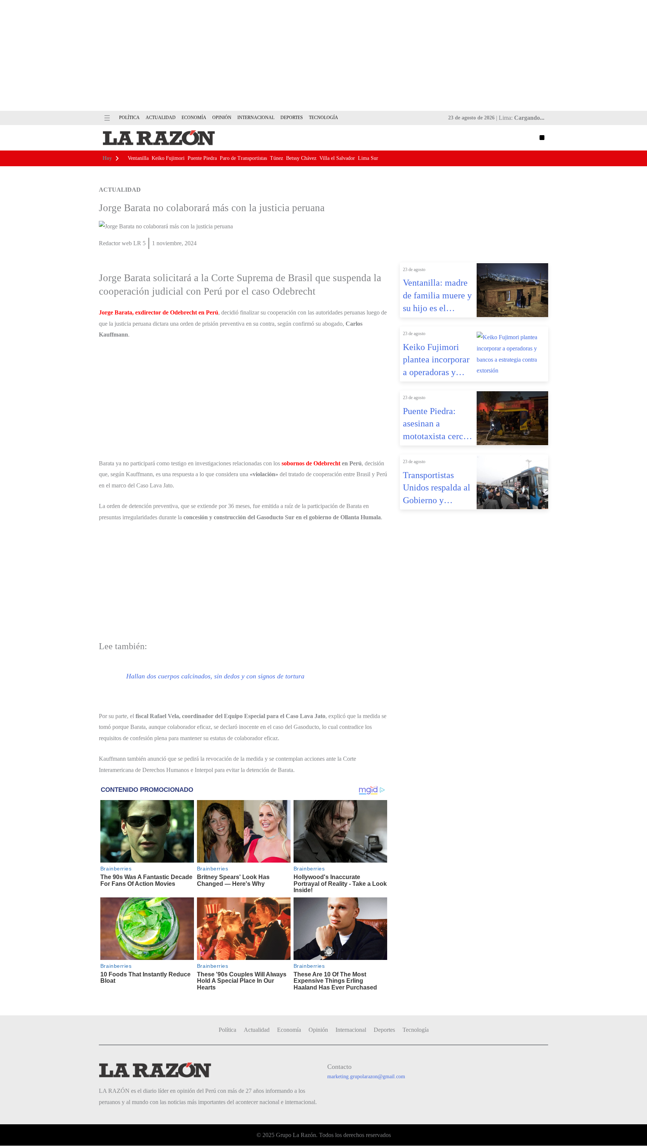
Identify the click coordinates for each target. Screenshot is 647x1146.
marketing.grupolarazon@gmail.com (366, 1076)
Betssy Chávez (301, 158)
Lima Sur (368, 158)
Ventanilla (138, 158)
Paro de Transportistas (243, 158)
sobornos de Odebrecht (311, 463)
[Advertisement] (323, 55)
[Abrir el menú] (107, 117)
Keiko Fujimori (168, 158)
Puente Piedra (202, 158)
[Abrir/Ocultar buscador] (542, 137)
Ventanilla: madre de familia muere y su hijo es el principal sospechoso (437, 296)
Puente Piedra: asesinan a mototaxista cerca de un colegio (435, 424)
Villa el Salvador (337, 158)
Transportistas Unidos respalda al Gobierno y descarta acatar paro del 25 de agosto (436, 488)
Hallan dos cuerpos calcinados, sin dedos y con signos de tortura (215, 676)
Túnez (276, 158)
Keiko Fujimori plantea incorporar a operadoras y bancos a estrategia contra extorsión (437, 360)
